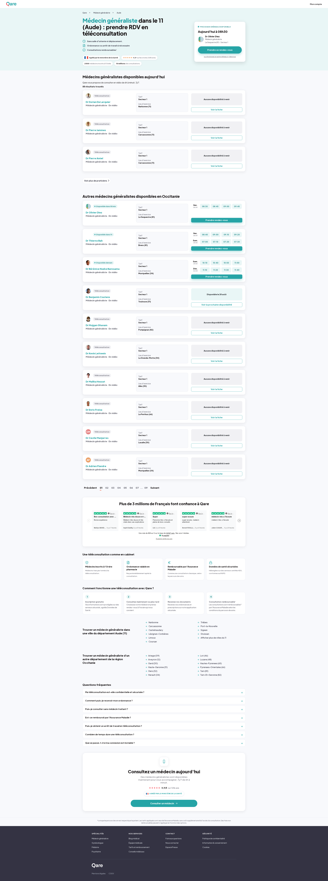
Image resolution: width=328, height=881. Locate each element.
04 (119, 487)
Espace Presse (172, 847)
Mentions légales (99, 873)
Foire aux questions (174, 838)
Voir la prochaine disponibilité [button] (216, 304)
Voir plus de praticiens (95, 180)
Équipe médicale (135, 843)
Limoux (152, 637)
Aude (119, 13)
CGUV (111, 873)
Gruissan (205, 634)
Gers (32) (152, 671)
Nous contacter (172, 843)
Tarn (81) (204, 671)
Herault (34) (154, 674)
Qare (85, 13)
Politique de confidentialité (213, 838)
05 (125, 487)
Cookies (205, 847)
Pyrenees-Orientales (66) (212, 667)
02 (106, 487)
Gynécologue (97, 843)
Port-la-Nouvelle (209, 626)
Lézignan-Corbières (158, 634)
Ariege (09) (153, 655)
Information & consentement (214, 843)
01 (101, 487)
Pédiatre (95, 847)
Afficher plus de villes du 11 (213, 637)
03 (112, 487)
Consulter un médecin (162, 803)
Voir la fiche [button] (217, 109)
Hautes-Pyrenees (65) (211, 663)
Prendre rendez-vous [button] (217, 220)
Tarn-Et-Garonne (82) (210, 674)
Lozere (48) (206, 659)
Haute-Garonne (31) (157, 667)
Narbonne (153, 622)
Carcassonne (155, 626)
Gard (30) (153, 663)
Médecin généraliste (101, 13)
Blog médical (134, 838)
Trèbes (204, 622)
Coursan (153, 641)
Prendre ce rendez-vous (220, 50)
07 (137, 487)
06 (131, 487)
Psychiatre (96, 851)
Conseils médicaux (136, 851)
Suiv (154, 487)
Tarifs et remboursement (139, 847)
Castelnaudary (156, 630)
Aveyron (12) (154, 659)
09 (145, 487)
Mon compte (316, 4)
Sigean (204, 630)
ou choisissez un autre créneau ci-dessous (220, 57)
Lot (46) (204, 655)
